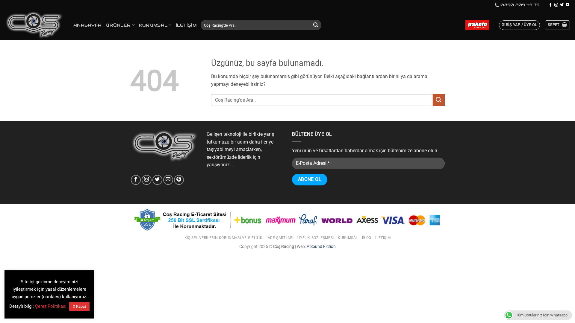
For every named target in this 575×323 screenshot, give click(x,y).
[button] (519, 25)
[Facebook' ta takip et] (550, 5)
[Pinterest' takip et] (179, 180)
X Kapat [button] (79, 306)
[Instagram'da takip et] (556, 5)
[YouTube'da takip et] (567, 5)
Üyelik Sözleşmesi (315, 238)
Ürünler (118, 25)
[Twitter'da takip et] (562, 5)
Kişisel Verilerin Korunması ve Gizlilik (223, 238)
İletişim (186, 25)
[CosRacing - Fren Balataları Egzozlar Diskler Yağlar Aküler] (34, 25)
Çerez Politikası (50, 306)
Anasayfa (87, 25)
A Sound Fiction (321, 246)
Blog (366, 238)
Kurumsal (153, 25)
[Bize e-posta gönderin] (168, 180)
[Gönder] (316, 25)
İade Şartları (280, 238)
